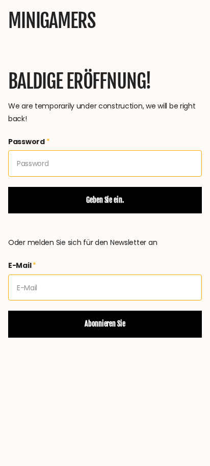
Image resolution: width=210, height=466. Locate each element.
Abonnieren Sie (105, 323)
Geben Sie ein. (104, 200)
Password (29, 141)
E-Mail (22, 265)
